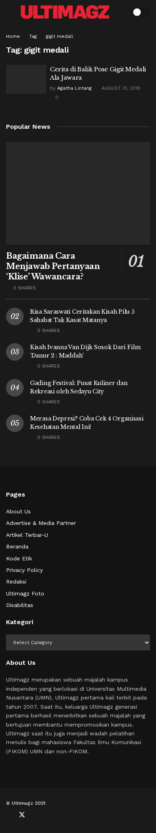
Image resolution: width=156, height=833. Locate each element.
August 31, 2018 (120, 88)
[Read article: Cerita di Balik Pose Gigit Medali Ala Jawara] (26, 79)
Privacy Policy (24, 570)
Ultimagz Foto (25, 593)
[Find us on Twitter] (22, 815)
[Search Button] (120, 12)
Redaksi (16, 581)
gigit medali (59, 36)
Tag (33, 36)
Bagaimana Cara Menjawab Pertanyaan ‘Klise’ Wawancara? (53, 266)
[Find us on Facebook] (8, 815)
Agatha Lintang (74, 88)
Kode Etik (19, 558)
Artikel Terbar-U (27, 535)
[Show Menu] (9, 12)
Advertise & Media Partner (41, 523)
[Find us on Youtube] (35, 815)
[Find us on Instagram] (48, 815)
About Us (18, 511)
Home (13, 36)
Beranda (17, 546)
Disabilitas (19, 605)
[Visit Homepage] (65, 12)
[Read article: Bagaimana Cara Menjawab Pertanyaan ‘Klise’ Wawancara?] (78, 193)
